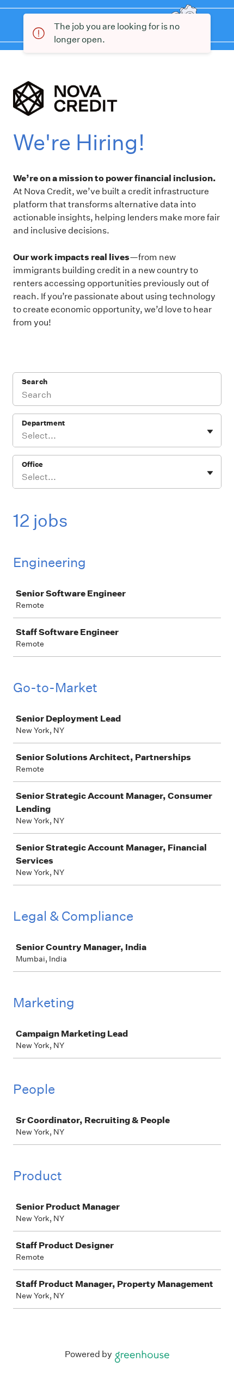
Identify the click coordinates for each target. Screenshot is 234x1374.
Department (43, 423)
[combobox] (22, 436)
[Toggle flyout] (210, 431)
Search (34, 381)
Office (32, 464)
